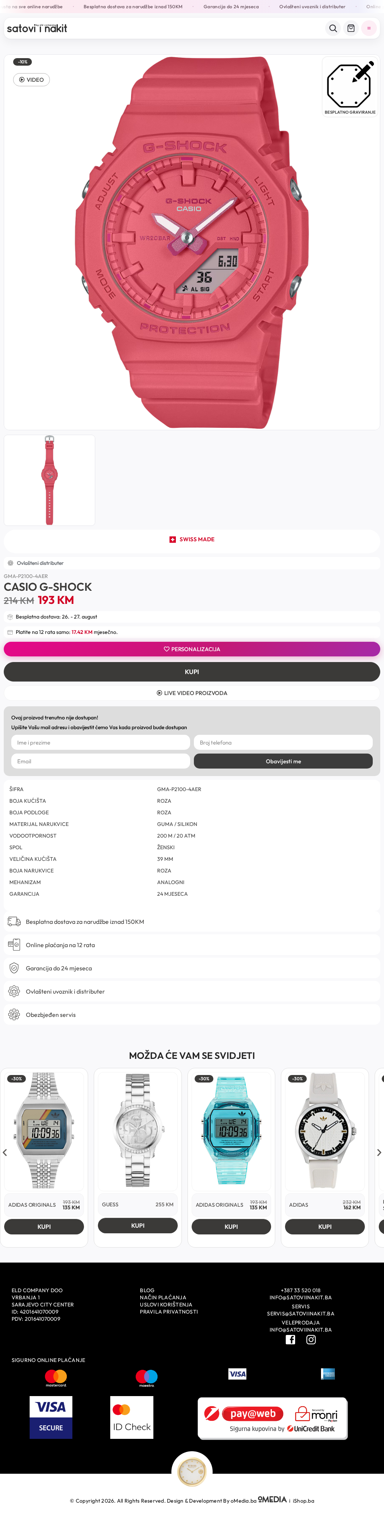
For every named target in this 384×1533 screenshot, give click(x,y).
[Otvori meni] (369, 28)
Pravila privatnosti (169, 1311)
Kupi (192, 672)
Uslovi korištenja (166, 1304)
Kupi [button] (44, 1226)
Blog (147, 1290)
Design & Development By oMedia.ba (212, 1500)
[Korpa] (351, 28)
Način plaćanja (163, 1297)
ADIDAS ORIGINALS (32, 1204)
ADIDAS (298, 1204)
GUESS (110, 1204)
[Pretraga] (333, 28)
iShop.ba (303, 1500)
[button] (31, 79)
